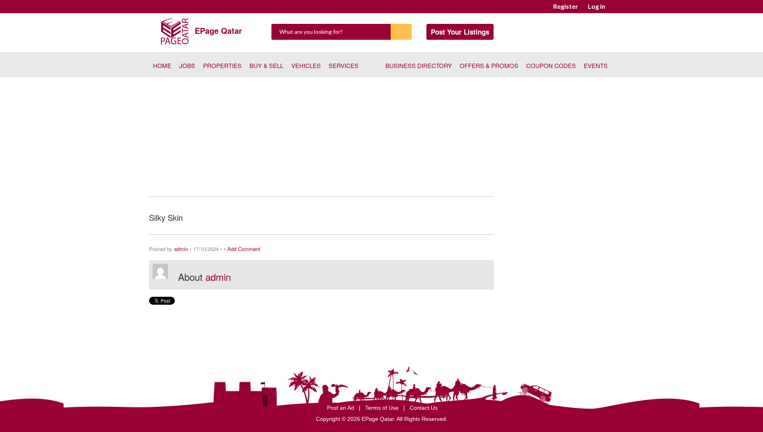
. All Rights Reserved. (420, 419)
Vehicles (306, 65)
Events (596, 65)
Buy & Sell (266, 65)
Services (343, 65)
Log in (596, 6)
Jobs (187, 65)
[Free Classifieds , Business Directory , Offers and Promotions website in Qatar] (175, 30)
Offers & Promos (489, 65)
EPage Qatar (218, 30)
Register (565, 6)
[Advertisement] (381, 137)
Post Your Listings (460, 32)
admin (181, 249)
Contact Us (424, 408)
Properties (222, 65)
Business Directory (418, 65)
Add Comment (243, 249)
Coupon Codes (551, 65)
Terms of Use (382, 408)
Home (162, 65)
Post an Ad (341, 408)
